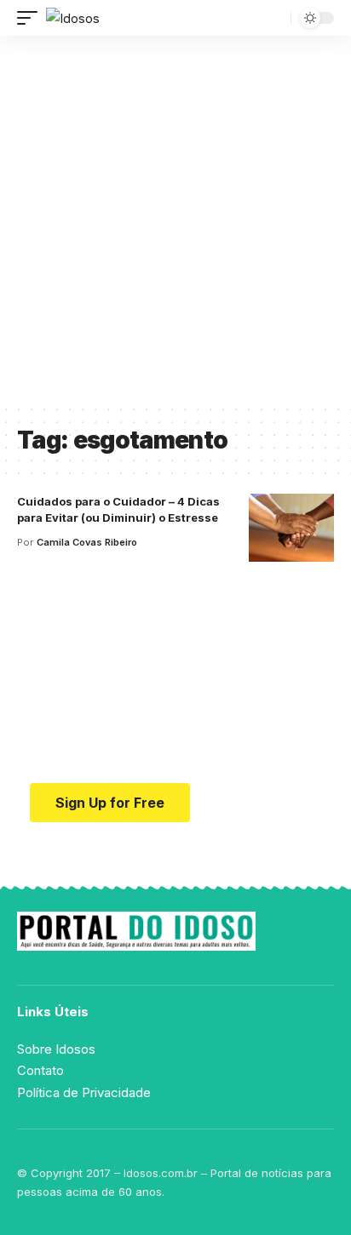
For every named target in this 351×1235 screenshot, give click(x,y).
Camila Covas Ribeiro (87, 542)
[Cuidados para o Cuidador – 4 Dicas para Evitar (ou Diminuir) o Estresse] (291, 528)
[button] (31, 18)
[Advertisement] (175, 219)
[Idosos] (73, 18)
